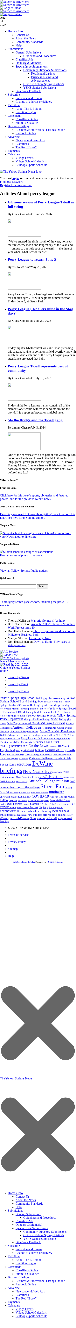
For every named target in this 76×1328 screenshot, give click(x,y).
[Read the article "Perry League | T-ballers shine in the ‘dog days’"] (24, 342)
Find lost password (11, 181)
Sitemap (13, 848)
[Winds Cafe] (9, 655)
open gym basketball (25, 750)
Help (19, 45)
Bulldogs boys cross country (15, 735)
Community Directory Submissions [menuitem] (44, 1231)
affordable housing (54, 814)
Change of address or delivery (34, 101)
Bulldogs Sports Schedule (31, 165)
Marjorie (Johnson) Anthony (48, 620)
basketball (51, 818)
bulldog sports (8, 800)
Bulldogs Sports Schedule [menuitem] (31, 1316)
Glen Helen (59, 734)
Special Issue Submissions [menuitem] (32, 1228)
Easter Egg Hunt (11, 758)
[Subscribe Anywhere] (14, 1)
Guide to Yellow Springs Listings (43, 84)
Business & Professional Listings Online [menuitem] (40, 1281)
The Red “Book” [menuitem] (26, 1298)
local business (60, 811)
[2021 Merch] (16, 661)
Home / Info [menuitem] (15, 1193)
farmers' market (57, 772)
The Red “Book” (26, 147)
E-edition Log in (26, 112)
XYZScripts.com (55, 862)
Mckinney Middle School (36, 712)
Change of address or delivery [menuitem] (34, 1252)
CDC (19, 712)
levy (45, 807)
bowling (46, 811)
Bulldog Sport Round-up (45, 705)
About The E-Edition (29, 108)
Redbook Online (26, 133)
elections (24, 764)
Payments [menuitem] (14, 1302)
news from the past (27, 807)
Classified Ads (24, 59)
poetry (3, 804)
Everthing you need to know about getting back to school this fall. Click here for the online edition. (37, 515)
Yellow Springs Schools (41, 715)
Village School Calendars (31, 161)
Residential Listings (43, 73)
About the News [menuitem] (26, 1200)
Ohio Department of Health (23, 723)
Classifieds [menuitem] (14, 1266)
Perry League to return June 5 (32, 259)
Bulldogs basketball (41, 735)
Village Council (52, 723)
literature (22, 811)
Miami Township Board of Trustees (30, 708)
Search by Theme (18, 691)
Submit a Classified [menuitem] (27, 1273)
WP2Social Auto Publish (24, 862)
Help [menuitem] (19, 1207)
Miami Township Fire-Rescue (57, 731)
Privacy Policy (17, 841)
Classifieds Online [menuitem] (27, 1270)
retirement (22, 800)
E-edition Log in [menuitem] (26, 1263)
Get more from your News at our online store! (35, 534)
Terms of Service (18, 834)
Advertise (14, 136)
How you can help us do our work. (21, 555)
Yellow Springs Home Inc (13, 715)
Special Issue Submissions (32, 66)
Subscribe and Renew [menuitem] (29, 1249)
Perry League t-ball (32, 738)
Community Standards (29, 42)
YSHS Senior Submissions (39, 87)
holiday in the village (25, 787)
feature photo (56, 807)
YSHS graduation (11, 746)
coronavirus (8, 811)
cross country (64, 804)
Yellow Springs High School (17, 698)
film (40, 807)
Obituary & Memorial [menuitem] (29, 1224)
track (10, 814)
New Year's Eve (37, 771)
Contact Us (22, 35)
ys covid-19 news (19, 818)
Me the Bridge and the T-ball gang (35, 420)
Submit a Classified (27, 122)
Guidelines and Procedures (39, 56)
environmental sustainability (15, 796)
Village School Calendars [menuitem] (31, 1312)
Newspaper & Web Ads (30, 140)
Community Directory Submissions (44, 70)
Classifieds (14, 115)
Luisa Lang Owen (40, 638)
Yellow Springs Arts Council (51, 727)
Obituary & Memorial (29, 63)
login (15, 178)
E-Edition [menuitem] (14, 1256)
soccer (41, 818)
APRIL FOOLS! (48, 803)
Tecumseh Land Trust (46, 741)
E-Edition (14, 105)
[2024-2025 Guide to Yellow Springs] (16, 670)
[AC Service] (9, 651)
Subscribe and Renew (29, 98)
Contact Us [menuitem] (22, 1196)
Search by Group (18, 677)
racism (31, 811)
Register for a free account (16, 185)
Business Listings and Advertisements (44, 78)
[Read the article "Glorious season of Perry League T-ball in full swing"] (24, 235)
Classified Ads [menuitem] (24, 1221)
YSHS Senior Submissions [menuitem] (39, 1238)
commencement (69, 777)
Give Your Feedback (28, 91)
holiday (39, 750)
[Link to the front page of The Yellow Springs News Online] (21, 171)
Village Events (24, 158)
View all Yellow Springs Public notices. (24, 570)
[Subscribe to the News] (11, 8)
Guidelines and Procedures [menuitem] (39, 1217)
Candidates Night (59, 755)
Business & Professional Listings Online (40, 129)
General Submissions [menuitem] (28, 1214)
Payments (14, 150)
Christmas (34, 758)
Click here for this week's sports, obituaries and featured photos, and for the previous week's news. (34, 497)
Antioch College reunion (48, 781)
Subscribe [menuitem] (14, 1245)
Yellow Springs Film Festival (38, 754)
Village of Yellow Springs (37, 719)
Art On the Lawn (35, 746)
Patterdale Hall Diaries (60, 800)
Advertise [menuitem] (14, 1288)
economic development (38, 800)
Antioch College (24, 727)
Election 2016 (24, 792)
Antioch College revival (62, 796)
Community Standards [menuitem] (29, 1203)
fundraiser (56, 792)
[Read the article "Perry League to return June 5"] (24, 288)
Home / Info (15, 31)
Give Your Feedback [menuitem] (28, 1242)
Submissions (15, 49)
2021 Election (51, 776)
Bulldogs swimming (29, 731)
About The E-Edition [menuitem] (29, 1259)
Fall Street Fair (23, 758)
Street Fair (52, 786)
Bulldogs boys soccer (39, 701)
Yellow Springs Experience (39, 792)
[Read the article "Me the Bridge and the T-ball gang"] (24, 449)
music (3, 814)
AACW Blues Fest (21, 782)
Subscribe (14, 94)
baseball (34, 803)
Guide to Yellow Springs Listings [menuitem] (43, 1235)
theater (38, 811)
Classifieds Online (27, 119)
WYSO (54, 719)
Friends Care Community (20, 742)
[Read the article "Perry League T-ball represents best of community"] (24, 399)
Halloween (14, 792)
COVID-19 (40, 796)
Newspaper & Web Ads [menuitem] (30, 1291)
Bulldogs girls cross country (51, 698)
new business (35, 814)
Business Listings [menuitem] (18, 1277)
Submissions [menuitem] (15, 1210)
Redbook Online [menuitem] (26, 1284)
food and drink (20, 815)
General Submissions (28, 52)
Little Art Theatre (61, 712)
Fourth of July (55, 750)
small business (14, 803)
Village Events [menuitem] (24, 1309)
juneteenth (53, 746)
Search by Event (18, 684)
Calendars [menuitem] (14, 1305)
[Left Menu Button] (38, 1187)
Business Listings (18, 126)
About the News (26, 38)
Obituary (34, 818)
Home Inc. (57, 701)
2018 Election (7, 781)
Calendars (14, 154)
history (26, 804)
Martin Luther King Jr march (27, 777)
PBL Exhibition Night (15, 755)
